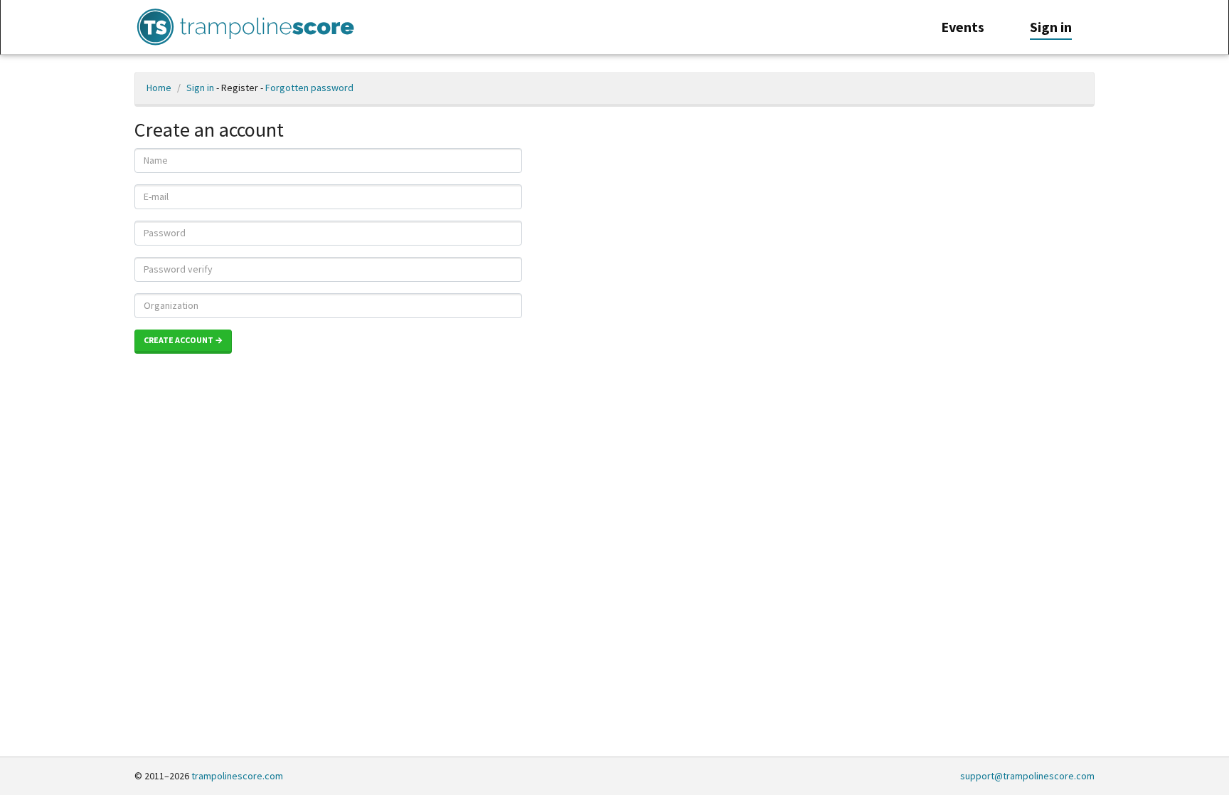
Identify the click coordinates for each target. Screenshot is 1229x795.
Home (159, 87)
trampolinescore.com (237, 775)
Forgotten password (309, 87)
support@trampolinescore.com (1027, 775)
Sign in (200, 87)
